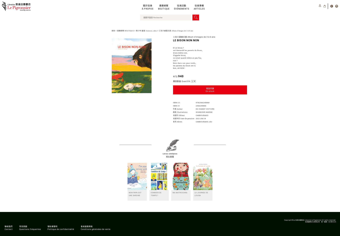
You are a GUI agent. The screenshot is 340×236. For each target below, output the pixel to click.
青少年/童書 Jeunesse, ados (146, 31)
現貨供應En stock (210, 89)
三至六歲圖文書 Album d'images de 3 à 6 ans (176, 31)
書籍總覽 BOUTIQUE (125, 31)
